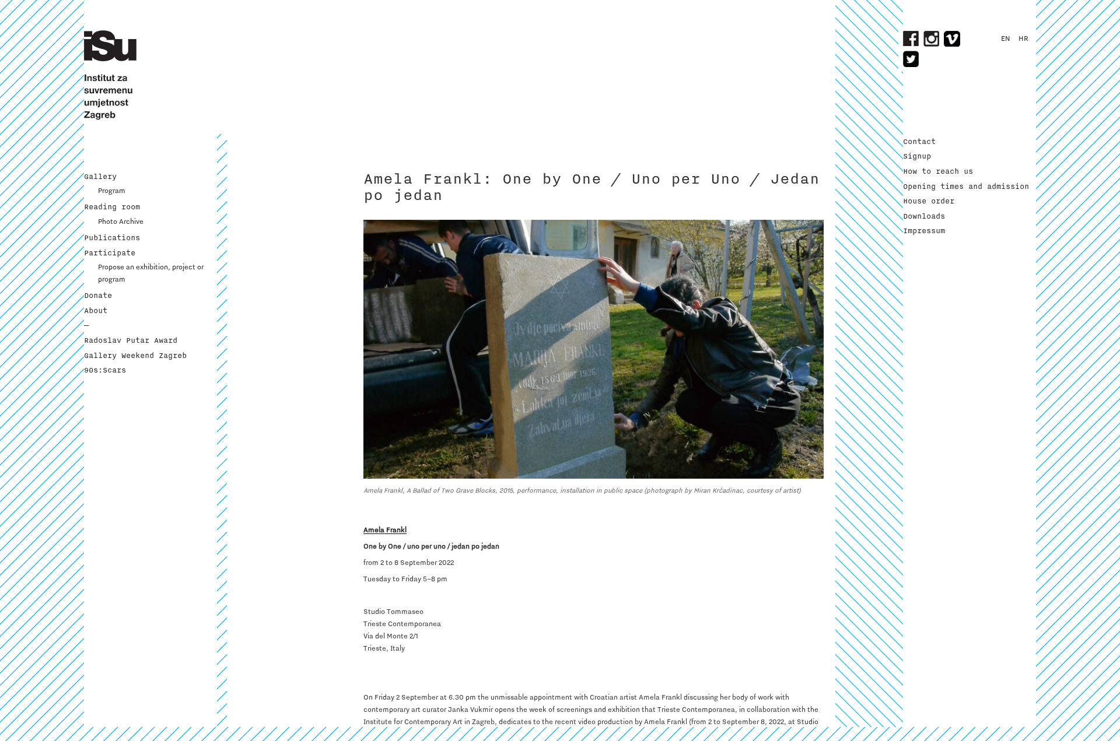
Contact (919, 142)
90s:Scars (105, 370)
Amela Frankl (385, 530)
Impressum (924, 231)
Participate (109, 253)
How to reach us (938, 171)
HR (1023, 38)
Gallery (100, 177)
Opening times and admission (966, 186)
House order (928, 201)
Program (111, 191)
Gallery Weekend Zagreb (135, 356)
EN (1005, 38)
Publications (112, 238)
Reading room (112, 207)
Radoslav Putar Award (130, 340)
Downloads (924, 216)
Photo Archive (121, 221)
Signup (917, 156)
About (95, 311)
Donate (98, 296)
